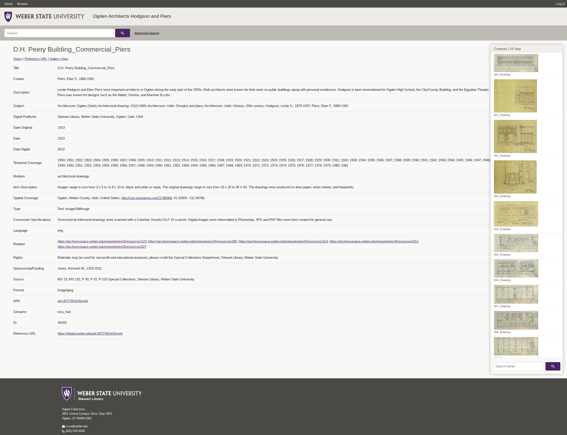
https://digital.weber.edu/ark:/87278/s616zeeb (90, 333)
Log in (560, 4)
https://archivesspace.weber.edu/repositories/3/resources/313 (283, 241)
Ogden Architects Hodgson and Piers (132, 16)
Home (8, 4)
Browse (22, 4)
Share (17, 59)
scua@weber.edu (76, 426)
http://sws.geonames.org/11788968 (146, 198)
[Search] (122, 33)
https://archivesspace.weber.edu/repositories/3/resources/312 (373, 241)
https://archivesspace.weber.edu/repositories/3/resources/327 (102, 247)
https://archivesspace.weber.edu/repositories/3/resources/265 (192, 241)
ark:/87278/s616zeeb (73, 301)
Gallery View (59, 59)
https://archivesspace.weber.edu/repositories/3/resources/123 (102, 241)
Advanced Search (146, 33)
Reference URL (36, 59)
